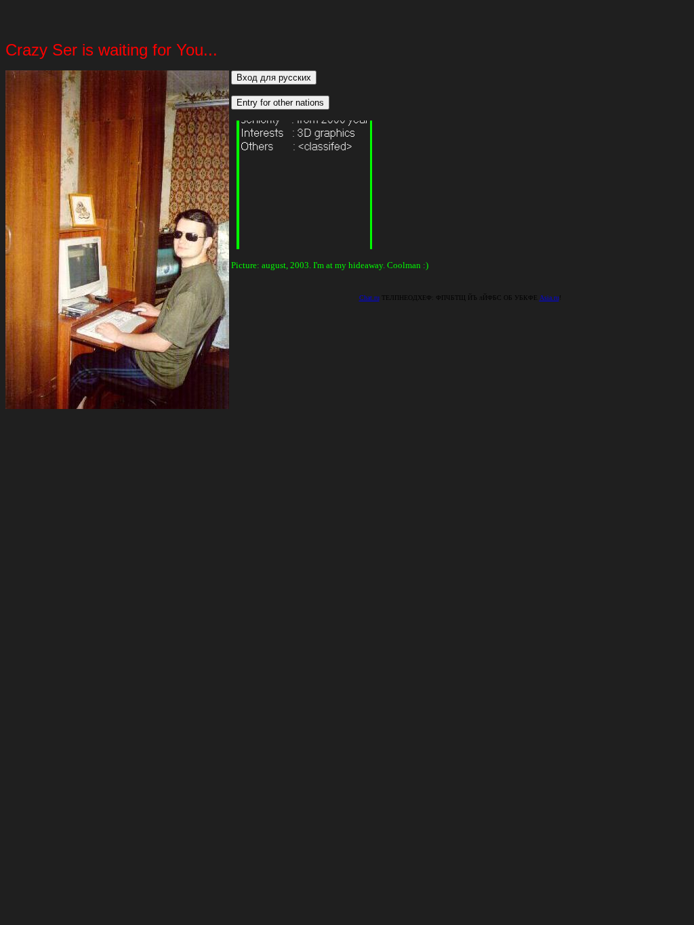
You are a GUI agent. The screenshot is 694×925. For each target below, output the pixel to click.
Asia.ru (549, 297)
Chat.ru (369, 297)
